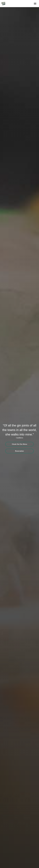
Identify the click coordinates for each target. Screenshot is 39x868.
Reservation (19, 451)
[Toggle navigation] (35, 3)
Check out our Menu (19, 444)
